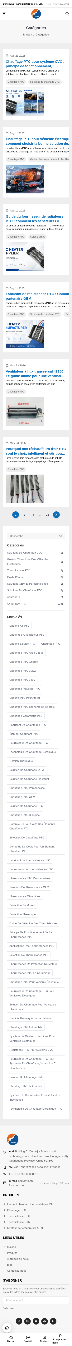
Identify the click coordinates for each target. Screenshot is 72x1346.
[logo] (36, 14)
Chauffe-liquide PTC (22, 643)
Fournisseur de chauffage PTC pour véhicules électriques (31, 993)
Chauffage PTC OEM (22, 796)
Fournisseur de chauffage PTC (28, 742)
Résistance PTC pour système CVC (31, 1049)
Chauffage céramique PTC (25, 715)
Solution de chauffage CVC (26, 1077)
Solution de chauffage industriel (29, 778)
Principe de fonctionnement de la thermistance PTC (30, 934)
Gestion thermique (21, 760)
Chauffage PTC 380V (22, 679)
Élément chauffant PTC (23, 733)
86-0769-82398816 (24, 1174)
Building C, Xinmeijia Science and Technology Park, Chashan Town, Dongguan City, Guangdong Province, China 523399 (39, 1156)
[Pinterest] (44, 1321)
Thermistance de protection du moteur (33, 963)
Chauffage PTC (50, 643)
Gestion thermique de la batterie (30, 1018)
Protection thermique (22, 914)
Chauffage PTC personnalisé (27, 787)
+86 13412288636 (49, 1167)
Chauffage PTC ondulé (23, 661)
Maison (27, 34)
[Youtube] (36, 1321)
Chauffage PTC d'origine (24, 814)
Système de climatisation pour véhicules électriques (34, 1097)
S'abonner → (10, 1308)
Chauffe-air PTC (19, 625)
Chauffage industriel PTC (24, 688)
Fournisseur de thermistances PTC (31, 869)
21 (47, 514)
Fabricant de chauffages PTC (27, 724)
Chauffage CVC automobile (26, 1086)
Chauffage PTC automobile (25, 1027)
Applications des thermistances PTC (32, 945)
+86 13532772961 (60, 4)
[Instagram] (27, 1321)
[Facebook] (19, 1321)
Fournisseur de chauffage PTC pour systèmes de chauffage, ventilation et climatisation (32, 1063)
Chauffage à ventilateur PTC (26, 634)
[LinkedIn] (53, 1321)
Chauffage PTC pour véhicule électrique (34, 981)
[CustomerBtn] (7, 1328)
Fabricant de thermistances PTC (29, 860)
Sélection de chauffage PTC (26, 837)
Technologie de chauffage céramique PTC (35, 1108)
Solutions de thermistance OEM (29, 887)
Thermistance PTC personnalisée (29, 878)
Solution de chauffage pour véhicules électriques (32, 1007)
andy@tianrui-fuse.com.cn (22, 1183)
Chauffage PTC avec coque (26, 652)
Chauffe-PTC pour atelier (24, 697)
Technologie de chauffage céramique (32, 751)
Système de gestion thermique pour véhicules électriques (32, 1038)
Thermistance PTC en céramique (29, 972)
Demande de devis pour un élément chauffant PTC (32, 849)
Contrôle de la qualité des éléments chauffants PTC (32, 826)
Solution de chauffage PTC (26, 805)
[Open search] (67, 13)
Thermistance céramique (24, 896)
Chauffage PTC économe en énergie (32, 706)
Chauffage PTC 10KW (22, 670)
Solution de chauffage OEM (26, 769)
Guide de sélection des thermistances (33, 923)
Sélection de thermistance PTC (28, 954)
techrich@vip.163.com (55, 1183)
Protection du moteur (22, 905)
